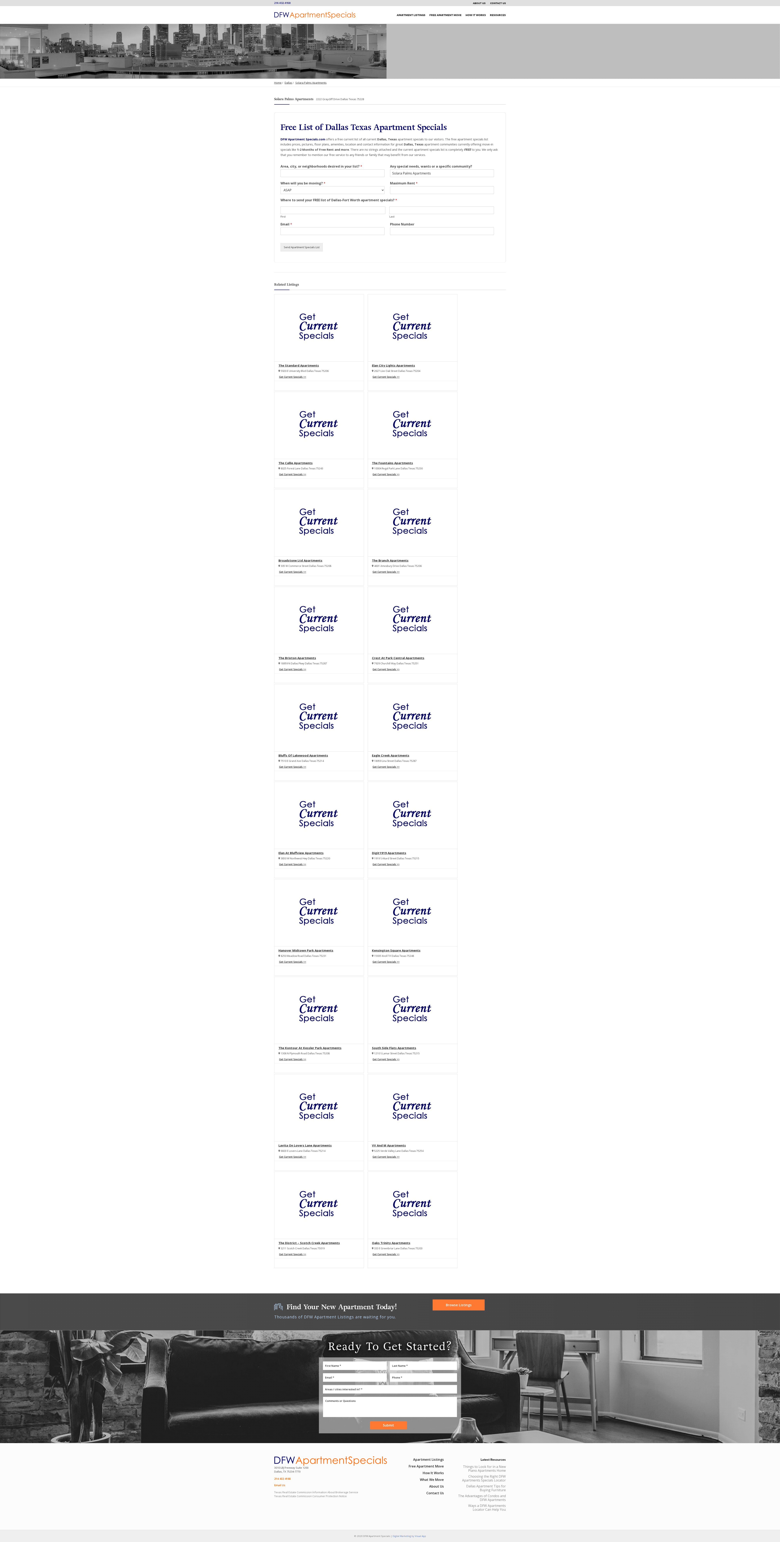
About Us (479, 3)
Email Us (279, 1485)
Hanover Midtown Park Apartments (305, 950)
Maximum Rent (404, 183)
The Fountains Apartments (392, 463)
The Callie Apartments (295, 463)
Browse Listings (459, 1305)
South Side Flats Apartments (394, 1048)
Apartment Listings (411, 15)
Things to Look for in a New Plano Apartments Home (484, 1468)
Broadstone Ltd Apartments (300, 560)
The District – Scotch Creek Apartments (309, 1243)
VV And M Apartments (389, 1145)
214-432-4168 (282, 3)
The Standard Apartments (298, 365)
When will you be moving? (303, 183)
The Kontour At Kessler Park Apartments (309, 1048)
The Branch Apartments (390, 560)
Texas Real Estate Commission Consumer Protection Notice (310, 1496)
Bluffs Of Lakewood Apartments (303, 755)
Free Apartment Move (445, 15)
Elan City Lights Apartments (393, 365)
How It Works (476, 15)
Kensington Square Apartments (396, 950)
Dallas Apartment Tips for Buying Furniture (486, 1488)
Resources (498, 15)
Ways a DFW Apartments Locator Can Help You (487, 1507)
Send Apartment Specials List (302, 247)
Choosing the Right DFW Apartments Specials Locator (484, 1478)
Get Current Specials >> (292, 377)
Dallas (288, 82)
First (283, 216)
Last (391, 216)
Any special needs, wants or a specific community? (431, 166)
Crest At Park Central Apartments (398, 658)
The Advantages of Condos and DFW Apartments (482, 1498)
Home (278, 82)
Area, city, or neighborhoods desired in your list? (321, 166)
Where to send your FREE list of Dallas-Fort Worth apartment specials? (339, 200)
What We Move (432, 1479)
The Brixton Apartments (297, 658)
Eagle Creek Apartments (390, 755)
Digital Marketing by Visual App (409, 1536)
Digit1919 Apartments (389, 853)
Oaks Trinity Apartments (391, 1243)
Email (286, 224)
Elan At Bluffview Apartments (301, 853)
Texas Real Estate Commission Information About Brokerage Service (316, 1492)
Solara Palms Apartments (311, 82)
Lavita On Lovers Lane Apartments (305, 1145)
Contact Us (498, 3)
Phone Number (402, 224)
